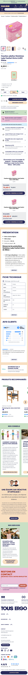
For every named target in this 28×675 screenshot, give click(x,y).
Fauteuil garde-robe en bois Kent (11, 408)
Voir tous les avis (4, 666)
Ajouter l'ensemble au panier (14, 193)
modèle (2, 89)
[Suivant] (25, 402)
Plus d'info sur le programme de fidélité (8, 107)
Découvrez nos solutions (10, 472)
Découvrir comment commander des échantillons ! (10, 561)
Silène (2, 53)
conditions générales (13, 588)
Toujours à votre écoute (7, 600)
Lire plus (14, 270)
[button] (25, 119)
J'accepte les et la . (14, 588)
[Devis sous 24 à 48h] (25, 112)
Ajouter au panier (17, 99)
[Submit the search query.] (5, 9)
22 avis (15, 62)
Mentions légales (12, 669)
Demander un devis (17, 102)
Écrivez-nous (14, 518)
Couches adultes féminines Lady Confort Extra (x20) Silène (14, 179)
